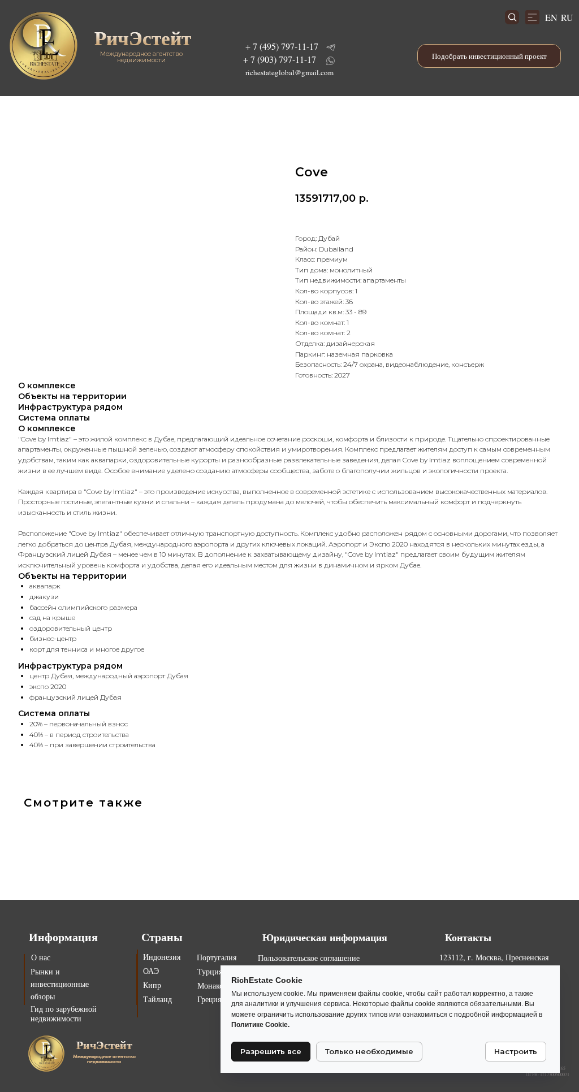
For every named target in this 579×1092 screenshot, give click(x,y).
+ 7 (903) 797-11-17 (279, 59)
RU (567, 17)
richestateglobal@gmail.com (289, 72)
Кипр (152, 985)
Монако (210, 985)
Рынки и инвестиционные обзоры (60, 984)
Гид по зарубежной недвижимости (64, 1013)
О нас (40, 957)
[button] (489, 56)
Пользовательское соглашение (309, 957)
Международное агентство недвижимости (141, 57)
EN (551, 17)
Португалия (216, 957)
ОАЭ (151, 970)
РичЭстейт (142, 37)
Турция (209, 971)
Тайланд (157, 999)
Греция (209, 999)
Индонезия (161, 956)
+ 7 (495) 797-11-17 (281, 46)
